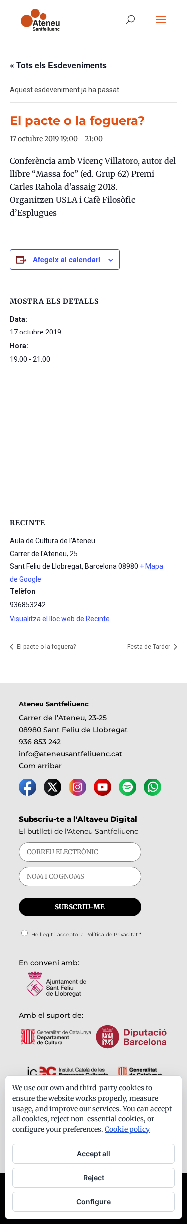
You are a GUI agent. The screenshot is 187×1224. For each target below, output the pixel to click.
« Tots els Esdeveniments (58, 65)
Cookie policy (127, 1129)
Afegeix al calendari (66, 259)
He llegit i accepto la (86, 934)
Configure (93, 1201)
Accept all (93, 1153)
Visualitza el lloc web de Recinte (60, 619)
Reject (93, 1177)
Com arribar (40, 765)
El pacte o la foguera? (45, 646)
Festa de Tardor (149, 646)
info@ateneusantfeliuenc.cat (70, 753)
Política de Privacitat (111, 934)
